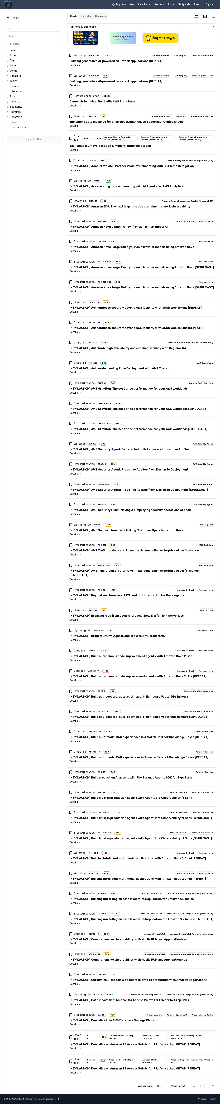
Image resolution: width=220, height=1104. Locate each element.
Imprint (213, 1099)
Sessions (159, 4)
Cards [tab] (73, 16)
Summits (142, 4)
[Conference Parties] (85, 37)
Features (15, 111)
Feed (197, 4)
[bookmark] (71, 55)
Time (13, 65)
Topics (13, 81)
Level (13, 50)
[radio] (197, 16)
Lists (171, 4)
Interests (15, 91)
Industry (15, 101)
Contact (202, 1099)
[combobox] (159, 1086)
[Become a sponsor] (123, 37)
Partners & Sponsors (82, 26)
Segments (16, 106)
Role (12, 96)
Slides (13, 122)
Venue (13, 70)
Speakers (15, 75)
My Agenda (184, 4)
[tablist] (87, 16)
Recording (16, 117)
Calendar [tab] (86, 16)
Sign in (210, 4)
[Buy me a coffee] (160, 37)
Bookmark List (18, 127)
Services (15, 86)
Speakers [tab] (100, 16)
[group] (205, 16)
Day (12, 60)
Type (13, 55)
